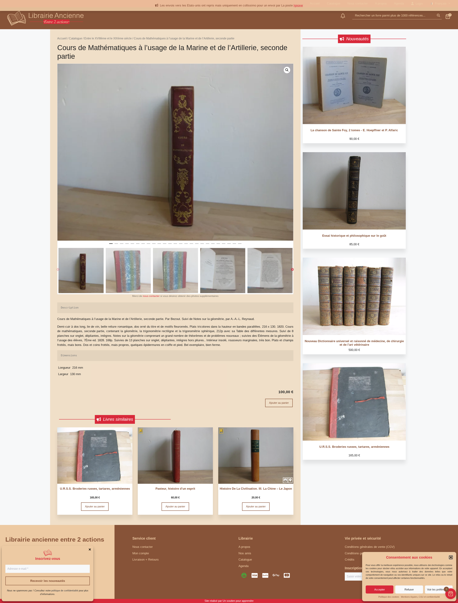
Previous (58, 269)
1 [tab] (111, 245)
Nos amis (244, 553)
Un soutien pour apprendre (238, 600)
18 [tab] (202, 245)
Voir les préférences (438, 589)
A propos (244, 547)
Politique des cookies (388, 597)
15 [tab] (186, 245)
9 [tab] (154, 245)
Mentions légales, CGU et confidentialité (420, 597)
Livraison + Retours (145, 559)
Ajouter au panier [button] (95, 506)
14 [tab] (180, 245)
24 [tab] (234, 245)
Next (292, 269)
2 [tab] (116, 245)
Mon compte (140, 553)
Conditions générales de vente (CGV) (370, 547)
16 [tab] (191, 245)
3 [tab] (121, 245)
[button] (451, 557)
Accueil (62, 38)
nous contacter (151, 296)
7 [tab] (143, 245)
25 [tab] (240, 245)
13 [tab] (175, 245)
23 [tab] (229, 245)
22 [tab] (223, 245)
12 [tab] (170, 245)
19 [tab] (207, 245)
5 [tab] (132, 245)
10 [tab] (159, 245)
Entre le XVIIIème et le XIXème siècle (108, 38)
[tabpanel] (175, 152)
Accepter (379, 589)
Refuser (409, 589)
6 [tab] (138, 245)
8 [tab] (148, 245)
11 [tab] (164, 245)
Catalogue (75, 38)
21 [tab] (218, 245)
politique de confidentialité (64, 590)
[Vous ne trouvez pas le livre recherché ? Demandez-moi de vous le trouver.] (343, 18)
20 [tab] (213, 245)
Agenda (243, 566)
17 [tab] (197, 245)
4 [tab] (127, 245)
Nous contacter (142, 547)
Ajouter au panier (279, 402)
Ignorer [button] (298, 5)
